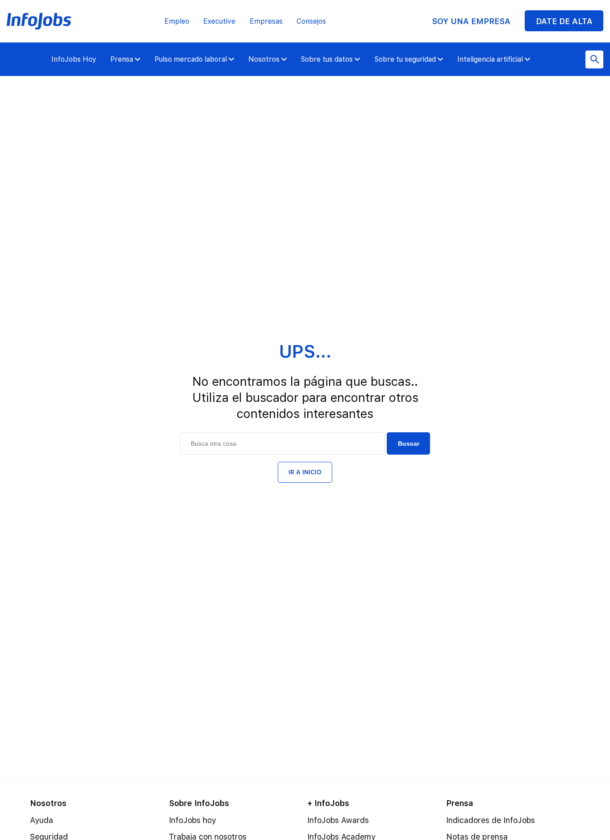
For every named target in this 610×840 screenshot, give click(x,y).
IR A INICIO (305, 472)
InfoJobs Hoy (73, 59)
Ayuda (41, 820)
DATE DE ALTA (564, 21)
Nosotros (264, 59)
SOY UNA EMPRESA (471, 21)
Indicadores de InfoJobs (490, 820)
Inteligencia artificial (490, 59)
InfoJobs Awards (338, 820)
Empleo (176, 21)
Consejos (311, 21)
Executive (219, 21)
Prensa (121, 59)
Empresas (266, 21)
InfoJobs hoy (192, 820)
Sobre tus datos (327, 59)
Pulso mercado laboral (191, 59)
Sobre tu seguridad (405, 59)
